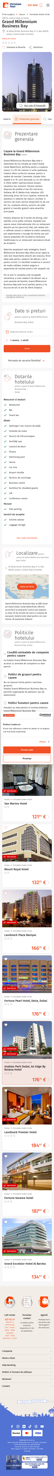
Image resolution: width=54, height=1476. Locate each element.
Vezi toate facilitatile (27, 538)
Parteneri (6, 1379)
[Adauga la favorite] (6, 827)
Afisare (42, 742)
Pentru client (8, 1358)
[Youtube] (42, 1426)
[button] (36, 47)
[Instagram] (18, 1426)
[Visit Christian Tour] (12, 5)
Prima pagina (8, 14)
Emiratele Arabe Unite (40, 14)
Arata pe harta (9, 38)
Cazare (22, 14)
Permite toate (27, 750)
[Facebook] (12, 1426)
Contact (6, 1386)
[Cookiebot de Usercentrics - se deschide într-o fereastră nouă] (39, 715)
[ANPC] (13, 1462)
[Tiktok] (30, 1426)
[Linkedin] (24, 1426)
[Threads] (36, 1426)
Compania (7, 1351)
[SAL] (35, 1458)
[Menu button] (48, 5)
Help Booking (8, 1365)
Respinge (27, 758)
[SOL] (35, 1465)
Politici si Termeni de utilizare (17, 1372)
